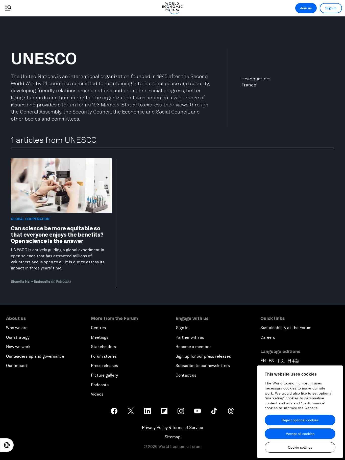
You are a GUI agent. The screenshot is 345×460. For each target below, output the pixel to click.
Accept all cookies (300, 434)
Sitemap (173, 436)
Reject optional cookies (300, 420)
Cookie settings (300, 447)
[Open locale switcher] (6, 445)
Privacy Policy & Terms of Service (172, 427)
